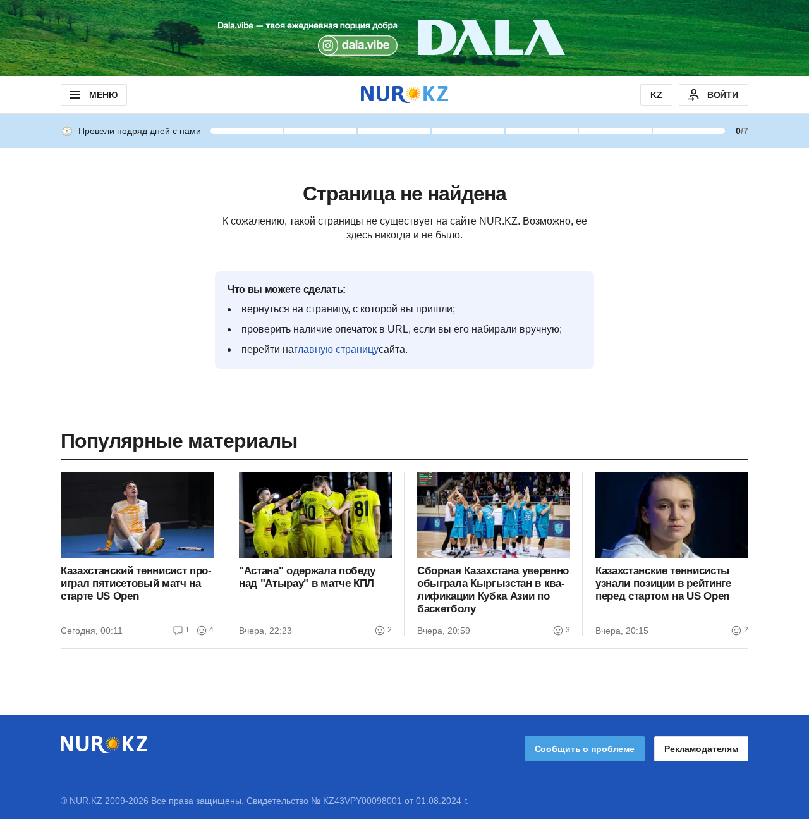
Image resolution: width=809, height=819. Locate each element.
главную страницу (336, 349)
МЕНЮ (103, 95)
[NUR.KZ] (404, 94)
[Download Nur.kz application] (404, 38)
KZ (656, 95)
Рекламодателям (701, 749)
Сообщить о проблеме (585, 749)
